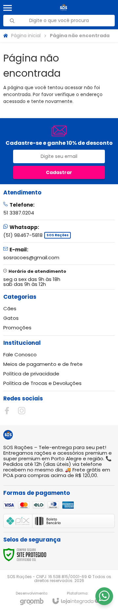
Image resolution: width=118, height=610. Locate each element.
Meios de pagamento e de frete (43, 364)
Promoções (17, 327)
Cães (9, 308)
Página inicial (26, 35)
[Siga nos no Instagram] (21, 410)
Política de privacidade (31, 373)
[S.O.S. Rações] (63, 8)
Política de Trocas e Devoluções (42, 383)
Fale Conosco (20, 354)
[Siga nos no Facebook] (6, 410)
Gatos (11, 318)
